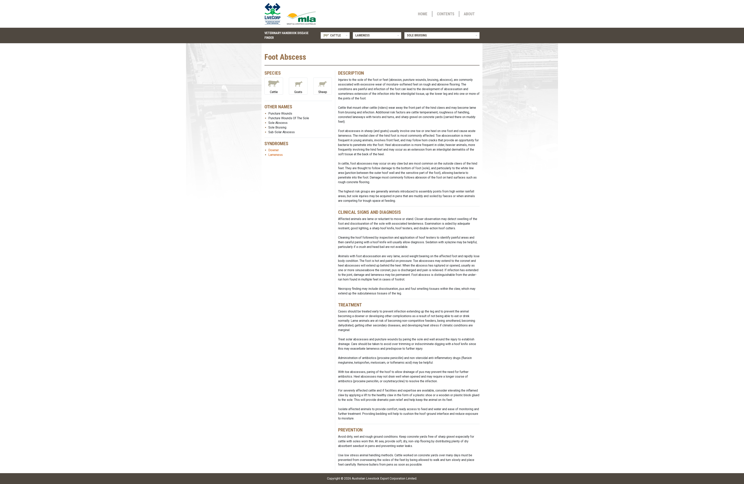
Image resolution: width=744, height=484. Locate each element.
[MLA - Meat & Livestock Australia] (301, 18)
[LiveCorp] (274, 14)
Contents (445, 14)
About (469, 14)
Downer (273, 150)
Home (422, 14)
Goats (298, 92)
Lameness (275, 155)
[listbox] (335, 35)
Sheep (322, 92)
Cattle (274, 92)
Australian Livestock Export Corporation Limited (384, 478)
